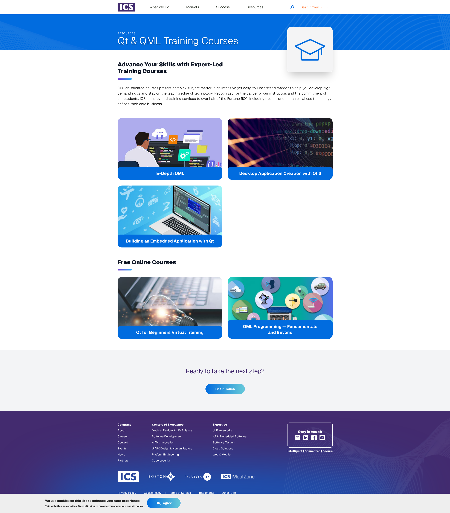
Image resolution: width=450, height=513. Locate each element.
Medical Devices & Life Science (172, 430)
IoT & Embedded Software (229, 436)
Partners (123, 460)
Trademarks (206, 493)
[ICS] (128, 476)
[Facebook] (314, 437)
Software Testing (224, 442)
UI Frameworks (222, 430)
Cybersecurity (161, 460)
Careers (122, 436)
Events (122, 448)
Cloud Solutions (223, 448)
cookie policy (135, 506)
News (121, 454)
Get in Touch (225, 389)
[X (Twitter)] (297, 437)
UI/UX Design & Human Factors (172, 448)
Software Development (167, 436)
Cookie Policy (152, 493)
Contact (123, 442)
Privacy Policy (127, 493)
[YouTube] (322, 437)
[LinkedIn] (306, 437)
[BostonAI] (162, 476)
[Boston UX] (198, 477)
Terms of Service (180, 493)
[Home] (126, 7)
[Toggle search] (292, 7)
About (122, 430)
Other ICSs (229, 493)
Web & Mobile (222, 454)
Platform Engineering (165, 454)
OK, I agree (163, 503)
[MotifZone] (238, 476)
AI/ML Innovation (163, 442)
